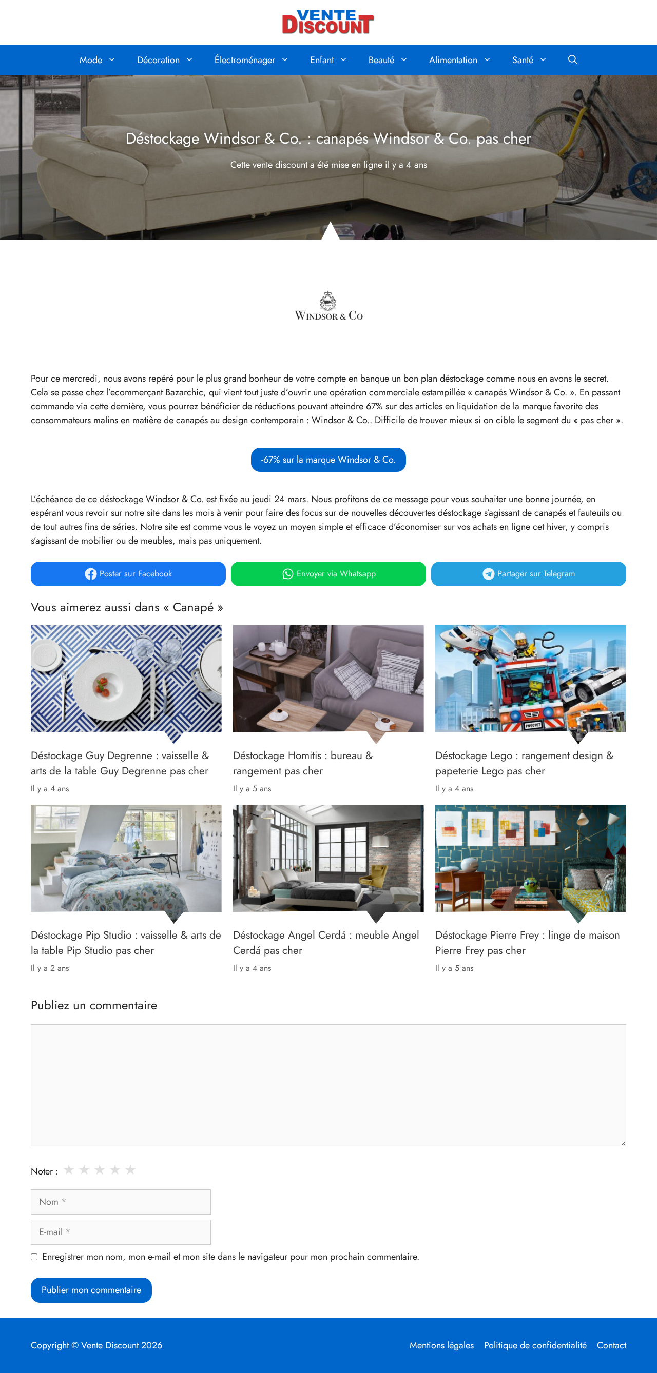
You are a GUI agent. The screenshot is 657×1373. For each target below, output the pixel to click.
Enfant (322, 60)
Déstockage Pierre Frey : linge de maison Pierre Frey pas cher (527, 942)
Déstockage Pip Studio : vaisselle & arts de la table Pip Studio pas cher (126, 942)
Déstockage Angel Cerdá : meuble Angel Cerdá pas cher (326, 942)
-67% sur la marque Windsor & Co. (328, 459)
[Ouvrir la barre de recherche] (573, 60)
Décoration (158, 60)
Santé (522, 60)
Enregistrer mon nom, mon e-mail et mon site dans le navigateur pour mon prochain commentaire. (230, 1256)
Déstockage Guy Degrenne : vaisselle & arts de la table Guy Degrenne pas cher (120, 763)
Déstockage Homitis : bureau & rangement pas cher (303, 763)
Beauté (381, 60)
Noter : (44, 1171)
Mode (91, 60)
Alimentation (453, 60)
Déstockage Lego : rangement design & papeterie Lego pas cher (524, 763)
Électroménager (245, 60)
